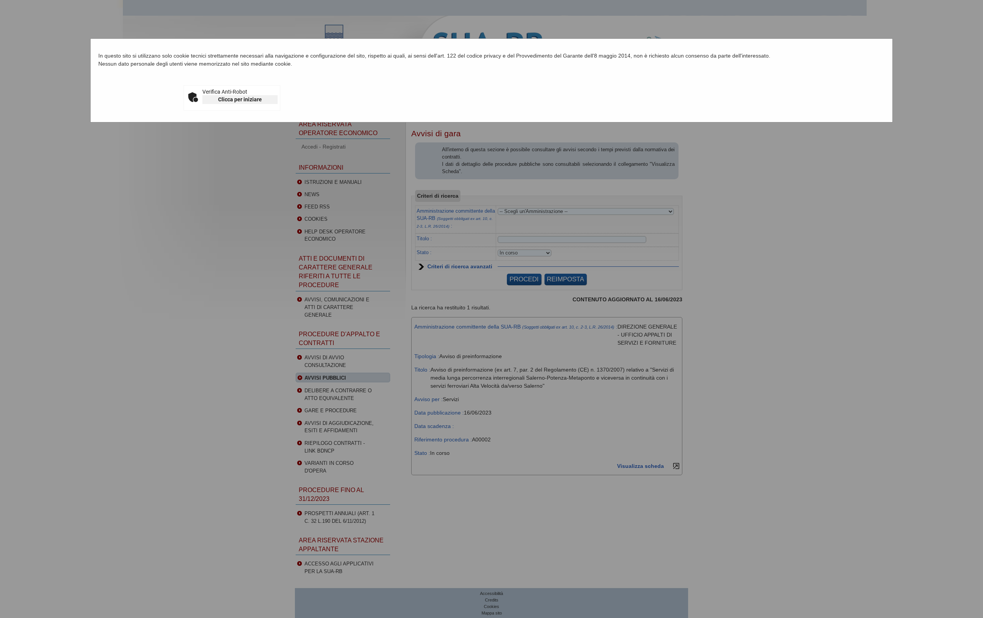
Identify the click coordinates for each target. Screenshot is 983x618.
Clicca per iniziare (240, 99)
